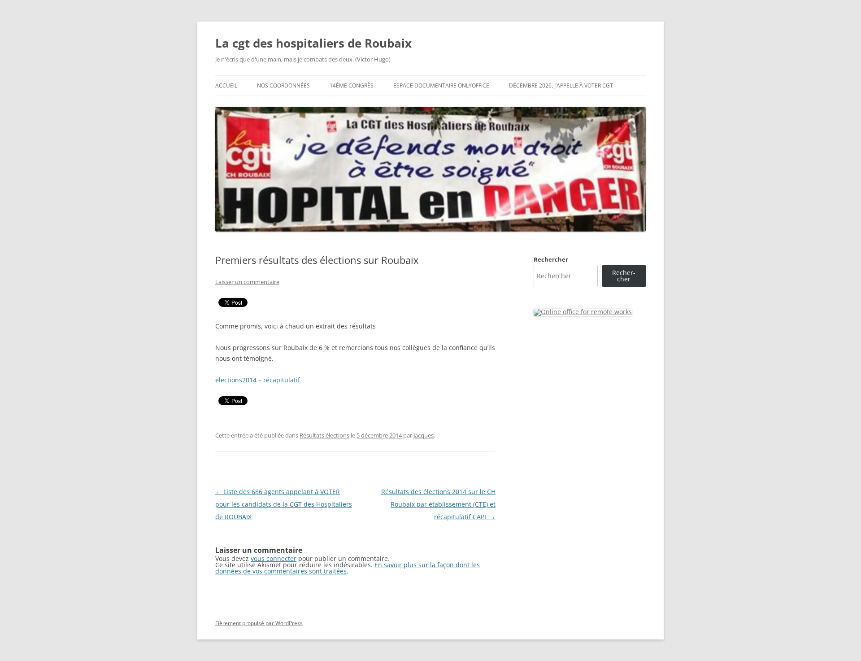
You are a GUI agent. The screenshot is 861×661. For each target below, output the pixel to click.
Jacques (423, 435)
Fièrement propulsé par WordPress (259, 623)
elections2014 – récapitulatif (257, 380)
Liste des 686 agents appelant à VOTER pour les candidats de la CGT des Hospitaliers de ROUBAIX (283, 504)
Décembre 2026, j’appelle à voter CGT (561, 85)
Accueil (226, 85)
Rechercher (551, 259)
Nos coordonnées (283, 85)
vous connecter (273, 558)
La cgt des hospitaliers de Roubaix (313, 43)
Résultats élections (324, 435)
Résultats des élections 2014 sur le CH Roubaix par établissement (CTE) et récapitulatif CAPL (438, 504)
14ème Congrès (352, 85)
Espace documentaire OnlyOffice (441, 85)
